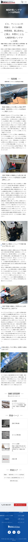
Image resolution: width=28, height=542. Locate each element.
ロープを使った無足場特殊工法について (14, 477)
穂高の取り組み (14, 480)
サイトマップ (21, 522)
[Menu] (25, 2)
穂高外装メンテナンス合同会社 (16, 474)
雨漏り (9, 49)
